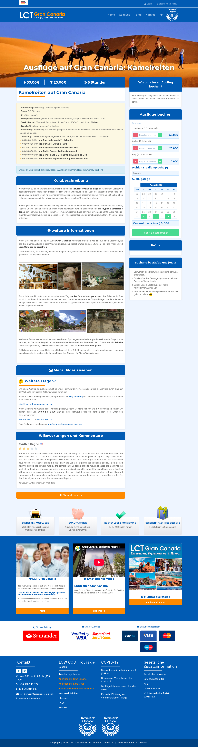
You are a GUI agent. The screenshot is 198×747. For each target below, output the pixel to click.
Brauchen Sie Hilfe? (167, 3)
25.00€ (173, 148)
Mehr (42, 611)
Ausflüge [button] (124, 14)
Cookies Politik (152, 688)
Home (111, 14)
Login (149, 3)
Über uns (63, 698)
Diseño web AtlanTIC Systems (132, 742)
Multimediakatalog (155, 602)
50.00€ (173, 135)
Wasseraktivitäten (68, 693)
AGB (146, 683)
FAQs (62, 702)
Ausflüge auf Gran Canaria (73, 679)
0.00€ (174, 161)
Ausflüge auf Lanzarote (71, 683)
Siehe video (99, 611)
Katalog (151, 14)
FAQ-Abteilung (76, 396)
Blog (138, 14)
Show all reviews (72, 495)
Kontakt (63, 707)
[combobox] (155, 173)
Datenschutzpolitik (154, 679)
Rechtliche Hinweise (155, 674)
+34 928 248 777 (26, 419)
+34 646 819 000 (44, 419)
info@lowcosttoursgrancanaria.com (36, 404)
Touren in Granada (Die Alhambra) (77, 688)
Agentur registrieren (69, 674)
